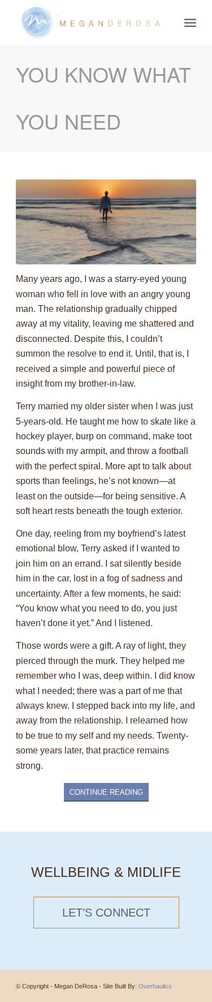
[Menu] (190, 22)
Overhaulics (155, 986)
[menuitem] (190, 22)
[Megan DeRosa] (88, 22)
